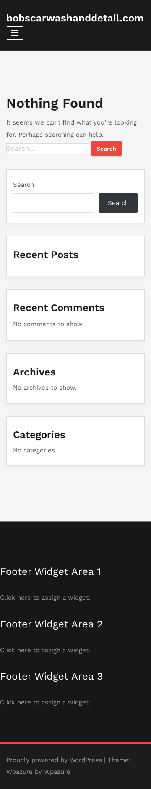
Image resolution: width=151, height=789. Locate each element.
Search (23, 185)
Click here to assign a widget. (45, 597)
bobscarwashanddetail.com (75, 18)
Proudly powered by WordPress (54, 760)
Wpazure (19, 772)
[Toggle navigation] (14, 33)
